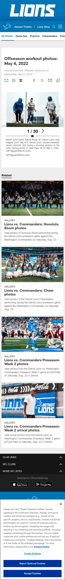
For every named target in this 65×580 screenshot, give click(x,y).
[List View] (20, 81)
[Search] (54, 26)
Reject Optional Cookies (32, 563)
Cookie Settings (32, 553)
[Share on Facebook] (34, 82)
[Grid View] (13, 81)
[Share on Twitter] (42, 82)
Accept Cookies (32, 573)
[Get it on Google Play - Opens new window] (43, 486)
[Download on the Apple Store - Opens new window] (20, 485)
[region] (32, 539)
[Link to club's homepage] (7, 25)
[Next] (43, 131)
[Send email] (50, 82)
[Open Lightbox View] (32, 126)
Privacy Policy (41, 546)
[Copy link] (58, 81)
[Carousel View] (6, 81)
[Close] (61, 504)
